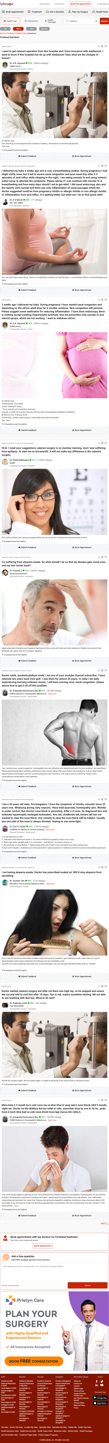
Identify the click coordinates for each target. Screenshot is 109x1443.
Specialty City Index (59, 1427)
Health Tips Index (84, 1427)
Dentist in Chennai (44, 1381)
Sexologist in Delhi (8, 1412)
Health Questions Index (10, 1431)
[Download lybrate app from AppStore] (100, 1405)
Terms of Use (79, 1391)
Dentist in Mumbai (26, 1381)
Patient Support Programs (48, 1435)
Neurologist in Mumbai (24, 1408)
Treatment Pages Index (28, 1435)
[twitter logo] (101, 1382)
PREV (6, 1223)
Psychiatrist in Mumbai (24, 1398)
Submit (88, 1285)
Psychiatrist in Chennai (42, 1398)
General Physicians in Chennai (44, 1384)
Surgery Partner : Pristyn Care (80, 1395)
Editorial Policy (79, 1405)
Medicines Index (60, 1431)
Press (76, 1408)
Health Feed (21, 33)
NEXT (103, 1223)
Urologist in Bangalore (60, 1412)
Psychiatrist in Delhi (8, 1395)
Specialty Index (45, 1427)
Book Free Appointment (81, 4)
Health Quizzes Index (28, 1431)
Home (2, 33)
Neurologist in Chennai (42, 1408)
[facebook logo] (96, 1382)
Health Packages (86, 1431)
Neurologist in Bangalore (61, 1408)
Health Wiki (72, 1427)
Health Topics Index (45, 1431)
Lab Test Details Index (9, 1435)
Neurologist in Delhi (8, 1402)
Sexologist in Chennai (42, 1419)
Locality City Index (31, 1427)
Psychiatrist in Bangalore (61, 1398)
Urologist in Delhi (7, 1405)
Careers (77, 1386)
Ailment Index (73, 1431)
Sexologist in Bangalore (60, 1421)
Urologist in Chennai (44, 1411)
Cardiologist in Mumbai (24, 1389)
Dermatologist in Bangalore (62, 1403)
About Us (77, 1381)
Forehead (10, 33)
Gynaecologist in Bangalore (62, 1394)
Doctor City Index (16, 1427)
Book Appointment (83, 156)
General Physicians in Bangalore (63, 1384)
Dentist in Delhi (6, 1381)
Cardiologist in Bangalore (61, 1389)
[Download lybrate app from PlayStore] (100, 1399)
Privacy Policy (79, 1403)
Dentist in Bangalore (63, 1381)
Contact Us (78, 1383)
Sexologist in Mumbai (24, 1419)
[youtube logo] (101, 1386)
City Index (5, 1427)
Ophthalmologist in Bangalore (63, 1417)
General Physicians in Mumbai (26, 1384)
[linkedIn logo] (96, 1386)
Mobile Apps (78, 1388)
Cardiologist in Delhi (8, 1388)
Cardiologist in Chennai (42, 1389)
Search (104, 21)
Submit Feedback (28, 156)
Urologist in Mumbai (26, 1411)
